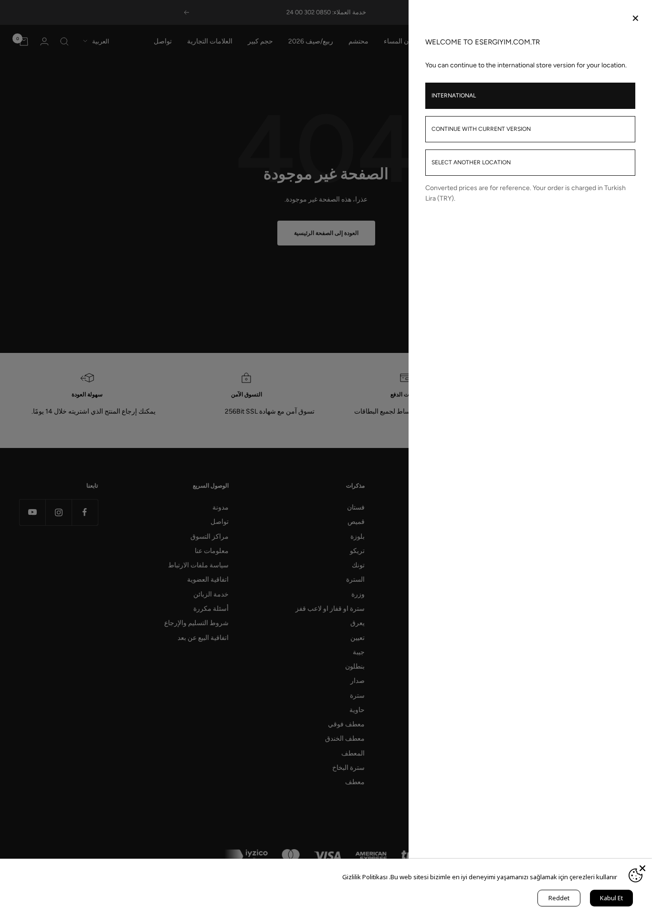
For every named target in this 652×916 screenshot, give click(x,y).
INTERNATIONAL (453, 95)
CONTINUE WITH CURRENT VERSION (481, 129)
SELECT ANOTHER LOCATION (471, 162)
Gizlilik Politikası (365, 877)
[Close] (642, 868)
